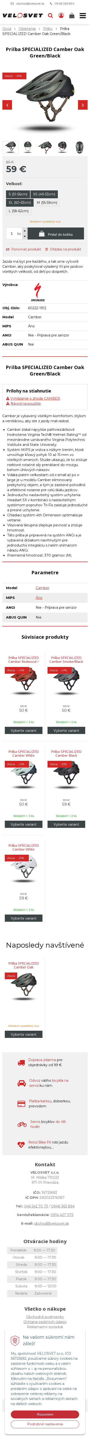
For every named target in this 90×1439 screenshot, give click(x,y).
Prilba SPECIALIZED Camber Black (66, 753)
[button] (50, 15)
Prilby (48, 29)
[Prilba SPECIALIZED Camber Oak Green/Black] (45, 102)
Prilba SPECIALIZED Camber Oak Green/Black (23, 967)
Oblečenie (27, 29)
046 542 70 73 (36, 1206)
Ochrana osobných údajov (45, 1322)
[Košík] (72, 15)
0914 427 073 (62, 1215)
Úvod (6, 29)
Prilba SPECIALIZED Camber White (23, 847)
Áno (39, 598)
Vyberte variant (23, 730)
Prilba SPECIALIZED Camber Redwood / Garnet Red (23, 661)
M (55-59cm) (47, 202)
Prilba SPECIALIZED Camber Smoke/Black (66, 659)
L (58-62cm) (19, 211)
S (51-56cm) (18, 194)
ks (19, 234)
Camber (42, 588)
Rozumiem (45, 1414)
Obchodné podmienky (45, 1317)
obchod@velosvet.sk (30, 3)
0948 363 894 (64, 3)
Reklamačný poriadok (45, 1327)
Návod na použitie (26, 403)
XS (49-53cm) (44, 194)
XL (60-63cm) (20, 202)
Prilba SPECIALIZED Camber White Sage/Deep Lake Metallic (23, 757)
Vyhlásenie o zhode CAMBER (35, 398)
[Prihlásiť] (61, 15)
